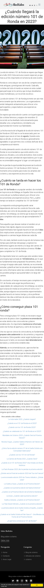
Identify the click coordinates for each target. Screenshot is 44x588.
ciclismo (28, 559)
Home (4, 552)
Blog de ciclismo (31, 552)
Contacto (6, 556)
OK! (37, 585)
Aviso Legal (6, 559)
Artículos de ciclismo (33, 556)
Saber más (5, 540)
